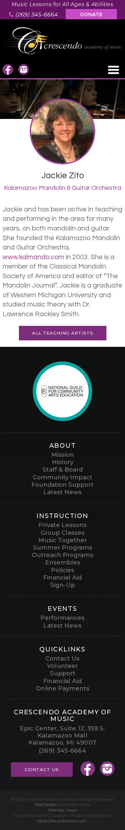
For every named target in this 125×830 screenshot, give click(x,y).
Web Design (45, 804)
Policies (62, 570)
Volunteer (62, 665)
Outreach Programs (62, 555)
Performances (62, 617)
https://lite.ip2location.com (62, 820)
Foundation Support (62, 484)
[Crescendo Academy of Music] (62, 53)
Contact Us (62, 658)
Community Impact (62, 477)
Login (72, 809)
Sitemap (56, 809)
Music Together (62, 540)
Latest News (62, 492)
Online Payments (62, 688)
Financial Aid (62, 577)
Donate (91, 14)
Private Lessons (62, 525)
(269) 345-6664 (36, 14)
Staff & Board (63, 469)
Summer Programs (62, 547)
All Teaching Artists (62, 333)
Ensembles (62, 562)
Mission (62, 454)
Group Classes (63, 532)
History (62, 462)
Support (62, 673)
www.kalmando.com (33, 257)
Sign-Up (62, 585)
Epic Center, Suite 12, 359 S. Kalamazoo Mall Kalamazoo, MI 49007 (62, 735)
